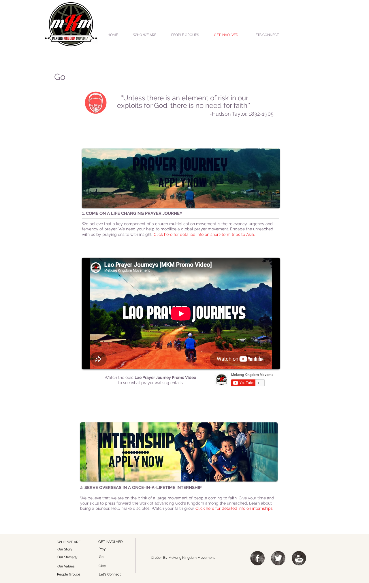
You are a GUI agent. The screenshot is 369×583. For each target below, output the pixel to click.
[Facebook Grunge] (257, 558)
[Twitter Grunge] (278, 558)
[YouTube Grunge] (299, 558)
